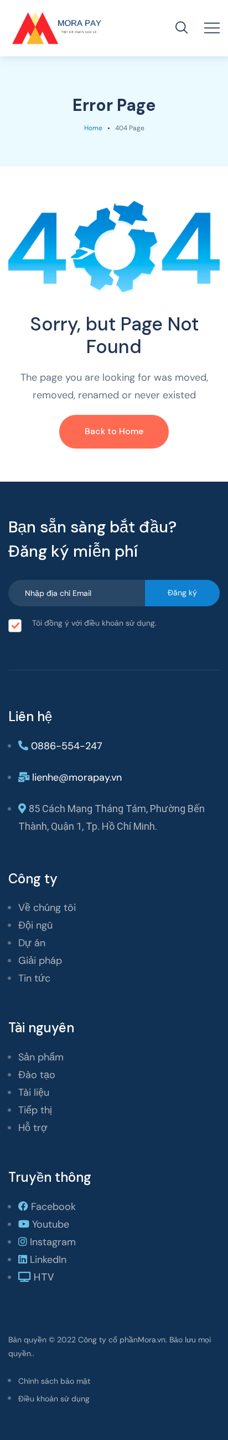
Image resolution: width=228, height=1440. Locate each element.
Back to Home (114, 431)
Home (93, 128)
